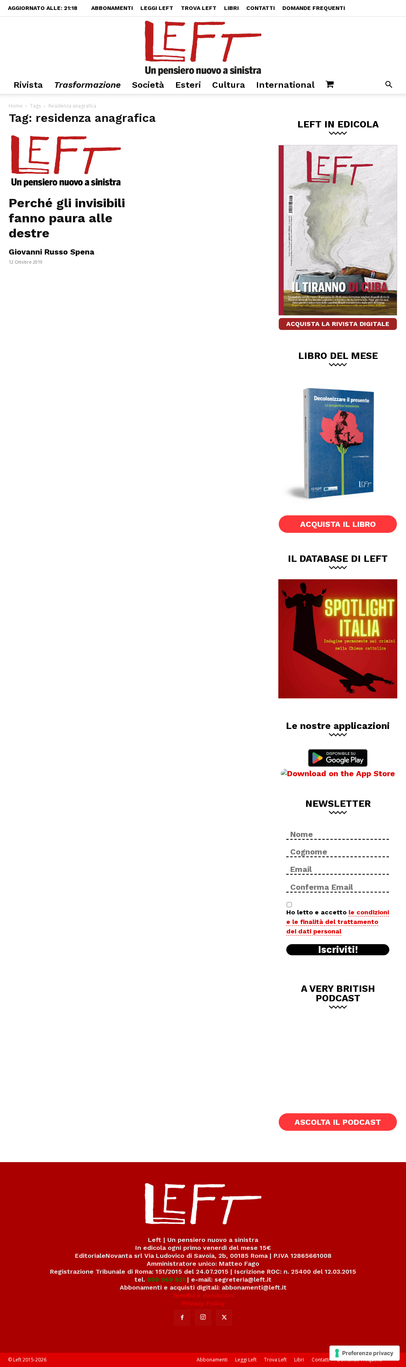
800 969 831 (166, 1279)
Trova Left (198, 8)
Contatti (260, 8)
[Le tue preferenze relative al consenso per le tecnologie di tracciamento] (364, 1353)
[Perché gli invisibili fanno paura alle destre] (68, 161)
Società (148, 85)
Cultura (228, 85)
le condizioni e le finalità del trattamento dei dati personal (337, 921)
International (285, 85)
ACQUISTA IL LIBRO (338, 524)
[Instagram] (203, 1317)
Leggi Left (156, 8)
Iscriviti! (338, 949)
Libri (231, 8)
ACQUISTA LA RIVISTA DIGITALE (337, 324)
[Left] (203, 46)
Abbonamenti (112, 8)
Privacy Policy (203, 1303)
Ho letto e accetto (337, 921)
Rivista (28, 85)
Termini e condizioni (203, 1295)
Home (16, 105)
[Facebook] (182, 1318)
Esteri (188, 85)
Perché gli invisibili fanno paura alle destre (67, 218)
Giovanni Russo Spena (51, 251)
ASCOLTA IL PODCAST (338, 1122)
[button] (388, 85)
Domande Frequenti (313, 8)
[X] (224, 1318)
